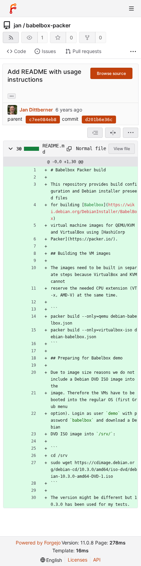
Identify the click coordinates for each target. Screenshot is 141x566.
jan (18, 25)
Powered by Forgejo (38, 542)
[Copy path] (69, 149)
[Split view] (112, 133)
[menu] (130, 133)
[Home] (13, 8)
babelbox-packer (48, 25)
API (97, 560)
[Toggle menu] (131, 8)
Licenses (77, 560)
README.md (53, 149)
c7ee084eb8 (42, 119)
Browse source (111, 73)
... (12, 95)
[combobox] (95, 133)
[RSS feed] (11, 37)
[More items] (133, 51)
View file (122, 148)
